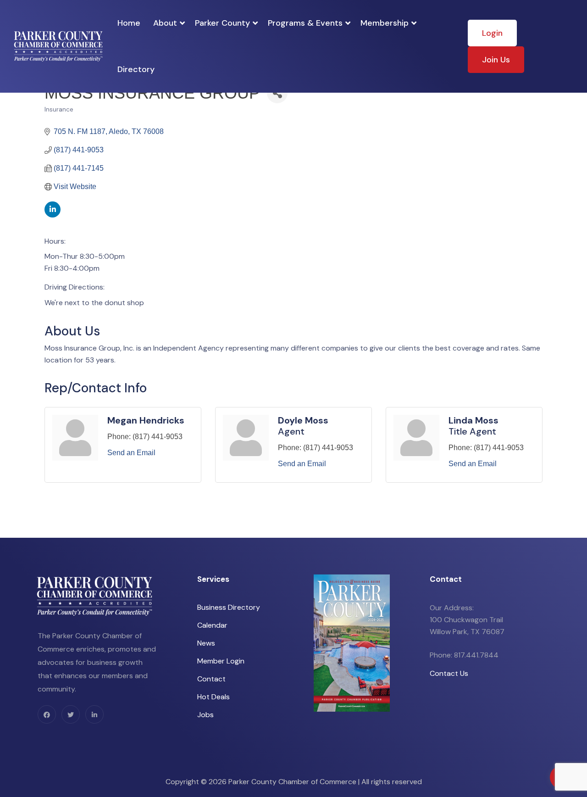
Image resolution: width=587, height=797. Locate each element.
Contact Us (449, 673)
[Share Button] (277, 93)
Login (492, 33)
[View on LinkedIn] (52, 215)
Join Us (496, 59)
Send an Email (131, 453)
